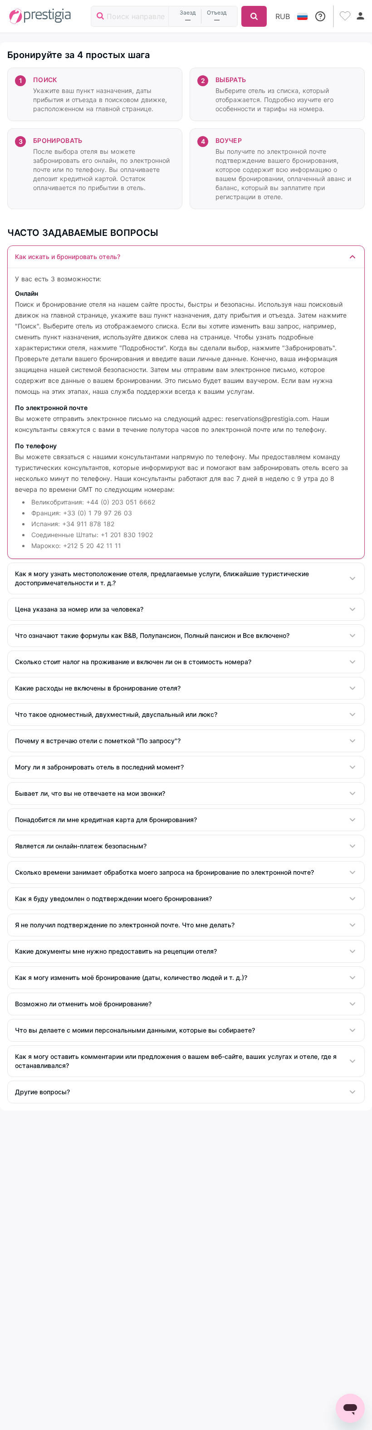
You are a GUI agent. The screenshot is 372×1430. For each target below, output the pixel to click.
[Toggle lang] (302, 16)
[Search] (254, 16)
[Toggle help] (320, 16)
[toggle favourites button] (346, 16)
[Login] (361, 16)
